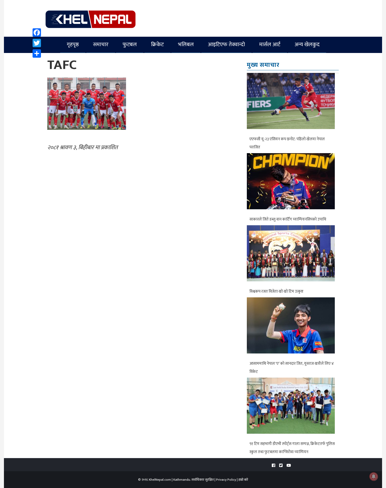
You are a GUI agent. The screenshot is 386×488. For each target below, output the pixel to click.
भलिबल (186, 44)
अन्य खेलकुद (307, 44)
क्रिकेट (157, 44)
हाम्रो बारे (243, 479)
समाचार (100, 44)
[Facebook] (37, 32)
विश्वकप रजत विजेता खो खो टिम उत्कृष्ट (276, 291)
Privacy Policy (226, 479)
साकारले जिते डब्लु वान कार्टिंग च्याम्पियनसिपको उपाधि (287, 219)
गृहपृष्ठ (73, 44)
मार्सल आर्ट (269, 44)
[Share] (37, 53)
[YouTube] (288, 465)
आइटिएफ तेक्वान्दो (226, 44)
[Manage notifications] (373, 476)
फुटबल (130, 44)
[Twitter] (37, 43)
